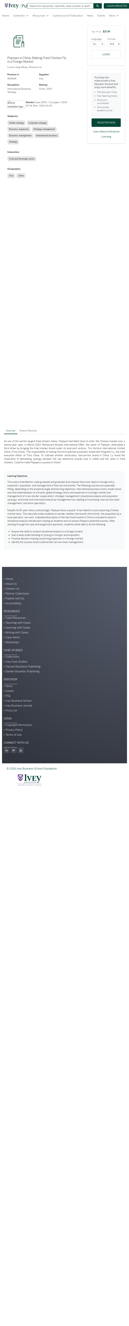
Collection (19, 15)
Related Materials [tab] (28, 430)
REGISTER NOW (106, 122)
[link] (17, 123)
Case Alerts (13, 637)
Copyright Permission (19, 725)
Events (101, 15)
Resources (39, 15)
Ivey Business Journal (19, 705)
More (112, 15)
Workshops (12, 642)
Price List (11, 710)
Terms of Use (14, 735)
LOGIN (106, 54)
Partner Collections (17, 593)
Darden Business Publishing (22, 671)
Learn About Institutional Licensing (106, 134)
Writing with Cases (17, 632)
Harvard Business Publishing (23, 666)
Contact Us (12, 588)
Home (5, 15)
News (90, 15)
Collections (12, 657)
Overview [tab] (10, 430)
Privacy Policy (14, 730)
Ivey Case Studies (16, 661)
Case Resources (16, 618)
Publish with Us (15, 598)
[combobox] (59, 5)
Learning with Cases (18, 627)
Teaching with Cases (18, 623)
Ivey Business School (18, 701)
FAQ (8, 696)
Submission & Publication (68, 15)
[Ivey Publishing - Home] (22, 6)
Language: (96, 39)
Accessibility (13, 603)
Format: (112, 39)
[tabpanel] (64, 494)
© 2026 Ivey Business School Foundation (32, 768)
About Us (11, 584)
